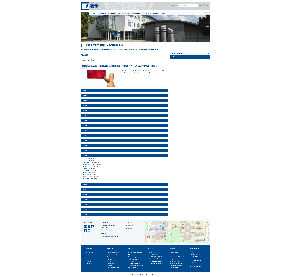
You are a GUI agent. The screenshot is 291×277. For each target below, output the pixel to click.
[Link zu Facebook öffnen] (85, 231)
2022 (85, 111)
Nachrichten (110, 257)
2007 (85, 209)
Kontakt (105, 222)
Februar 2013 (86, 176)
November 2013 (87, 161)
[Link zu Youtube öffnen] (89, 231)
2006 (85, 214)
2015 (85, 145)
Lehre (87, 259)
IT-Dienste (131, 255)
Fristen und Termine (113, 253)
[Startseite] (81, 49)
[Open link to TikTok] (89, 227)
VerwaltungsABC (112, 263)
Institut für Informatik (104, 45)
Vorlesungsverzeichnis (156, 257)
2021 (85, 115)
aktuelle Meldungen (146, 49)
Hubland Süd (128, 226)
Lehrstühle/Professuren (119, 13)
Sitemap (193, 252)
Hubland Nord (128, 229)
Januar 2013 (86, 178)
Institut (104, 13)
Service (130, 248)
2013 (85, 155)
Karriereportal (111, 259)
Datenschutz (144, 274)
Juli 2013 (85, 168)
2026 (85, 91)
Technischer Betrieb (176, 265)
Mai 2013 (85, 172)
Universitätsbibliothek (135, 253)
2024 (85, 101)
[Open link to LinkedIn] (92, 227)
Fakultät (155, 13)
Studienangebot (112, 255)
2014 (85, 150)
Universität (89, 253)
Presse (172, 259)
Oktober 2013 (86, 163)
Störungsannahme (176, 263)
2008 (85, 204)
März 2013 (85, 174)
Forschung (136, 13)
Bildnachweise (195, 255)
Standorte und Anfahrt (177, 257)
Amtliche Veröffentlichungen (113, 267)
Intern (173, 5)
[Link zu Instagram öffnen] (85, 227)
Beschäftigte (111, 261)
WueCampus (153, 255)
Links (163, 13)
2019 (85, 125)
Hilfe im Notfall (174, 268)
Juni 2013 (85, 170)
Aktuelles (94, 13)
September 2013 (87, 164)
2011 (85, 190)
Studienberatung (133, 259)
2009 (85, 199)
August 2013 (86, 166)
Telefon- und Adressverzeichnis (176, 254)
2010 (85, 195)
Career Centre (132, 268)
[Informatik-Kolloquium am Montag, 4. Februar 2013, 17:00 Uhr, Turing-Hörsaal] (100, 86)
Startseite (89, 248)
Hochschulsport (133, 257)
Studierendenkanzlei (134, 263)
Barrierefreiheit (156, 274)
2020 (85, 120)
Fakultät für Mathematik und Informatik (97, 49)
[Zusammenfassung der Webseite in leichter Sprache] (200, 5)
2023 (85, 106)
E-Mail (105, 233)
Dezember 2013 (87, 159)
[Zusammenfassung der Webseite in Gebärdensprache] (204, 5)
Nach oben (194, 257)
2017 (85, 135)
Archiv (156, 49)
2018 (85, 130)
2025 (85, 96)
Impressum (134, 274)
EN (207, 5)
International (90, 263)
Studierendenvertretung (135, 265)
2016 (85, 140)
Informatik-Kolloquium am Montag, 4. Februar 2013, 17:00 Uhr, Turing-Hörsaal (119, 66)
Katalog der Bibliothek (156, 263)
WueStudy (152, 252)
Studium (146, 13)
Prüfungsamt (132, 261)
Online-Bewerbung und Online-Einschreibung (156, 260)
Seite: (191, 266)
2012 (85, 185)
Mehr (152, 73)
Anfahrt (128, 222)
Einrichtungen (90, 261)
